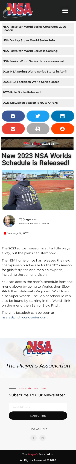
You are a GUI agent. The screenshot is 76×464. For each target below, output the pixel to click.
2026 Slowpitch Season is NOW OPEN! (30, 102)
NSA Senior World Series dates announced (33, 61)
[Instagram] (42, 438)
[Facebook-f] (33, 438)
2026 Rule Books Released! (22, 92)
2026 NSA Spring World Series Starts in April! (35, 71)
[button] (65, 10)
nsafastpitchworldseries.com (24, 317)
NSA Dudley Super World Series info (29, 40)
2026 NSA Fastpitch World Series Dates (31, 82)
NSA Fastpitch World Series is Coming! (30, 51)
